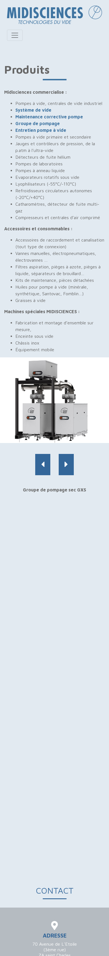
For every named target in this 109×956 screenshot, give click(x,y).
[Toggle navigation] (15, 35)
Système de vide (33, 110)
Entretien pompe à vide (40, 130)
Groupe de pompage (37, 123)
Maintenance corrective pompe (49, 116)
